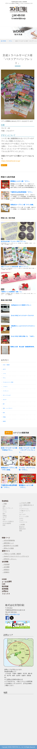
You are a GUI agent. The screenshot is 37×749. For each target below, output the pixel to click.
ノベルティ (5, 386)
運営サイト (6, 551)
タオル (21, 518)
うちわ (21, 520)
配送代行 (22, 527)
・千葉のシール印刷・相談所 (11, 554)
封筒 (4, 412)
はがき (4, 369)
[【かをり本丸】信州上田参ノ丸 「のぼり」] (5, 339)
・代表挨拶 (5, 564)
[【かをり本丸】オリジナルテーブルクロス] (5, 319)
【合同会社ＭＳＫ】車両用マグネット (20, 305)
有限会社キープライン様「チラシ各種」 (22, 204)
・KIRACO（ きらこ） (9, 559)
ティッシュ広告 (24, 516)
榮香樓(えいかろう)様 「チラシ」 (20, 181)
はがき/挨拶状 (7, 523)
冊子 (4, 403)
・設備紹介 (5, 572)
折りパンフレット (8, 508)
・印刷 (4, 503)
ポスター (5, 399)
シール (4, 373)
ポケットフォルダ (6, 395)
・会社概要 (5, 567)
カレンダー (22, 514)
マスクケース (23, 522)
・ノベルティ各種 (24, 502)
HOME (4, 579)
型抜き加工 (22, 529)
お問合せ (5, 591)
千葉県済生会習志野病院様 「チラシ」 (21, 192)
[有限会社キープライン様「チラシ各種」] (5, 208)
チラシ (4, 165)
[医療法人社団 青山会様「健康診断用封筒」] (5, 350)
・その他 (22, 524)
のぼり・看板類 (6, 364)
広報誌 (4, 416)
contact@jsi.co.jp (14, 614)
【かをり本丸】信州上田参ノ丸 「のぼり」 (22, 336)
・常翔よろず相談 (8, 548)
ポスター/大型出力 (8, 521)
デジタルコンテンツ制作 (8, 382)
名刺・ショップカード (7, 408)
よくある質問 (7, 581)
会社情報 (5, 562)
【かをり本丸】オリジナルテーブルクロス (22, 315)
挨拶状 (4, 421)
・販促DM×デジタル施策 (10, 545)
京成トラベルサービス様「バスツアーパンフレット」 (27, 450)
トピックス (6, 594)
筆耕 (20, 530)
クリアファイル (24, 509)
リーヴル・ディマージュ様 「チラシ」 (27, 469)
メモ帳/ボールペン (24, 510)
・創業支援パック (8, 543)
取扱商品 (5, 501)
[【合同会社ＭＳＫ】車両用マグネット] (5, 308)
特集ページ (6, 538)
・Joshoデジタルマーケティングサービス (15, 556)
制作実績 (5, 586)
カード (5, 517)
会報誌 (5, 515)
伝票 (4, 519)
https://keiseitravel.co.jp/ (10, 161)
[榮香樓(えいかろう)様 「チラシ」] (5, 184)
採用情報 (5, 589)
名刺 (4, 506)
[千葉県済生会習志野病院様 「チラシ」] (5, 195)
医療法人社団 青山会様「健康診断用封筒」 (22, 346)
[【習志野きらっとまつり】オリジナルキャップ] (5, 329)
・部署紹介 (5, 569)
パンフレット (6, 390)
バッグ (21, 512)
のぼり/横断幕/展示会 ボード (26, 506)
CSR (3, 584)
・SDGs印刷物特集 (8, 540)
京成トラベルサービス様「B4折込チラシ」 (9, 449)
